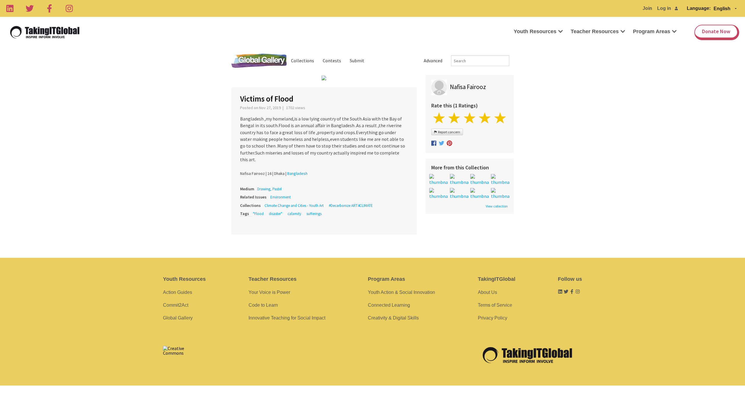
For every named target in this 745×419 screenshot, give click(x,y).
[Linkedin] (10, 8)
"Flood (258, 213)
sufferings (314, 213)
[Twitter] (30, 8)
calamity (294, 213)
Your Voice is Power (269, 292)
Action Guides (177, 292)
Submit (357, 60)
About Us (487, 292)
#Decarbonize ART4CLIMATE (351, 205)
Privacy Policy (492, 317)
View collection (497, 206)
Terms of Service (495, 305)
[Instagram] (69, 8)
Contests (332, 60)
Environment (280, 197)
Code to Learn (263, 305)
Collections (302, 60)
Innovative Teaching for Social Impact (287, 317)
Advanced (433, 60)
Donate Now (716, 31)
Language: (699, 8)
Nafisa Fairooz (468, 87)
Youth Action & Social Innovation (401, 292)
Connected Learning (389, 305)
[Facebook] (49, 8)
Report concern (448, 132)
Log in (664, 8)
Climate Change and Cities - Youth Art (294, 205)
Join (647, 8)
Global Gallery (259, 61)
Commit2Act (175, 305)
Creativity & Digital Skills (393, 317)
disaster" (275, 213)
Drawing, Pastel (269, 189)
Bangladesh (297, 173)
